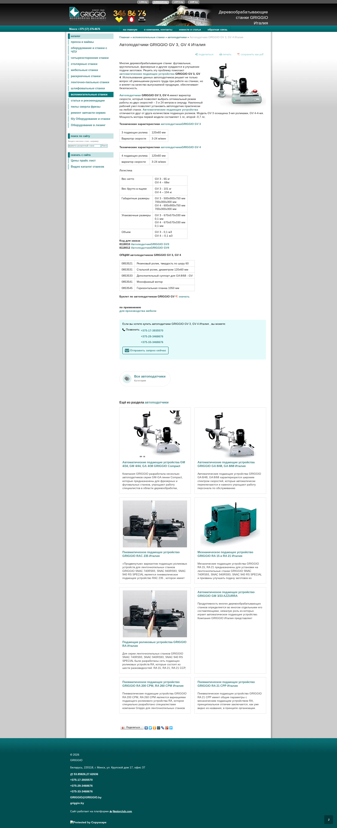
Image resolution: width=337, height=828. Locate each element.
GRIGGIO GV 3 (191, 124)
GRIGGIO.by (160, 2)
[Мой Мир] (159, 726)
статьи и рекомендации (88, 100)
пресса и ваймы (82, 41)
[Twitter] (150, 726)
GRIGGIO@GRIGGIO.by (86, 797)
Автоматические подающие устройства (170, 109)
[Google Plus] (167, 726)
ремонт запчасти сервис (88, 112)
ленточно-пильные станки (90, 82)
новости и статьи (190, 29)
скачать (184, 296)
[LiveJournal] (163, 726)
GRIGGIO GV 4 (191, 147)
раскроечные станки (86, 76)
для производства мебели (137, 310)
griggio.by (77, 803)
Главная (124, 37)
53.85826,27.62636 (86, 774)
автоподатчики (177, 37)
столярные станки (84, 64)
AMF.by (194, 2)
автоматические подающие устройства (147, 73)
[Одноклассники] (154, 726)
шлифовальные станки (88, 88)
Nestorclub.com (122, 811)
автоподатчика (171, 124)
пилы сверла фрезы (86, 106)
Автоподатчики (130, 95)
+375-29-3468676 (152, 336)
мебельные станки (84, 70)
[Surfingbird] (171, 726)
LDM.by (143, 2)
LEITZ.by (178, 2)
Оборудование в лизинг (88, 125)
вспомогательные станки (89, 94)
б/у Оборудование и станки (90, 118)
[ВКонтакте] (146, 726)
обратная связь (217, 29)
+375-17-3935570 (152, 330)
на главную (130, 29)
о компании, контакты (158, 29)
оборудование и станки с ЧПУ (89, 49)
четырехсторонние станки (90, 57)
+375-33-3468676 (152, 342)
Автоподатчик (141, 244)
